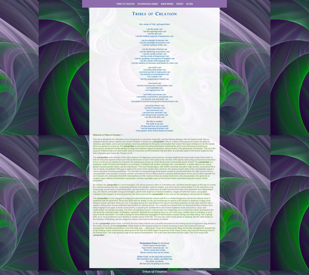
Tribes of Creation (125, 4)
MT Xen (189, 4)
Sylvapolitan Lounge (148, 4)
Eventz (179, 4)
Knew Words (167, 4)
